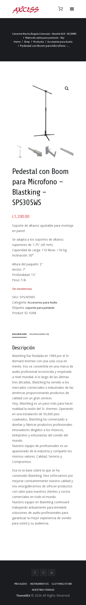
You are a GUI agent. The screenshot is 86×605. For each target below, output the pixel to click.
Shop (27, 41)
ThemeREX (23, 595)
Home (17, 41)
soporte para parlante (39, 308)
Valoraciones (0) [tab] (39, 334)
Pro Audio (38, 41)
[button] (67, 88)
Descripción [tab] (19, 334)
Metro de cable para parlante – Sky (44, 37)
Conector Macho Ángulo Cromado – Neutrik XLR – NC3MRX (44, 33)
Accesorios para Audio (59, 41)
